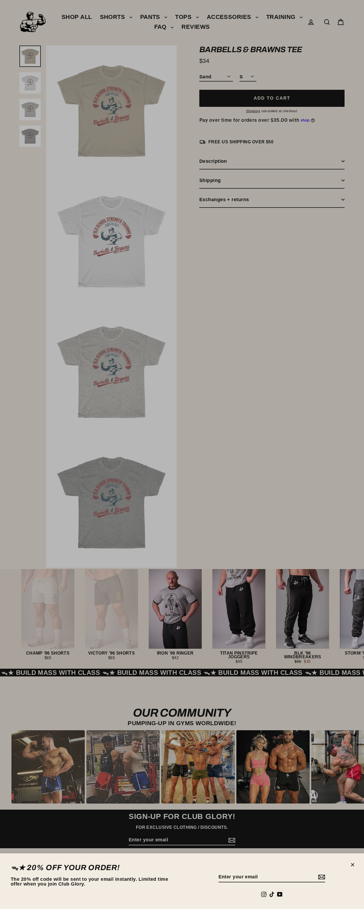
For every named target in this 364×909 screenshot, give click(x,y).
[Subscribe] (321, 877)
